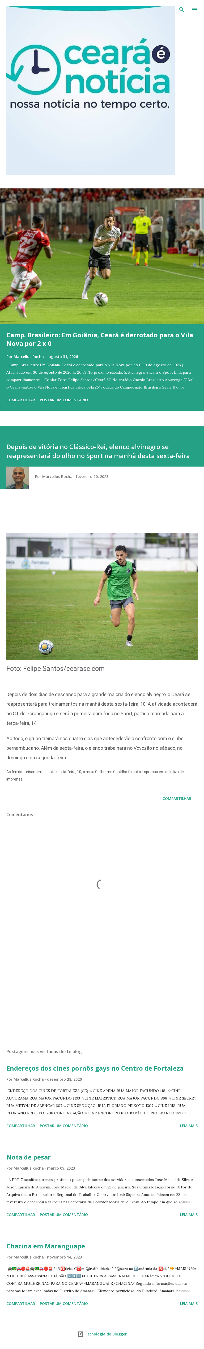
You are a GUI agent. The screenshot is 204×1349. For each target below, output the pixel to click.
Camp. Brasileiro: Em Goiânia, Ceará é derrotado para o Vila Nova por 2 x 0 (99, 339)
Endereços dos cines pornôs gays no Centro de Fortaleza (95, 1068)
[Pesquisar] (181, 9)
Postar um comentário (64, 399)
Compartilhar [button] (20, 399)
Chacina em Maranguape (45, 1246)
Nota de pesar (28, 1157)
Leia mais (189, 1125)
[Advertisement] (102, 994)
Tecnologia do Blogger (105, 1334)
